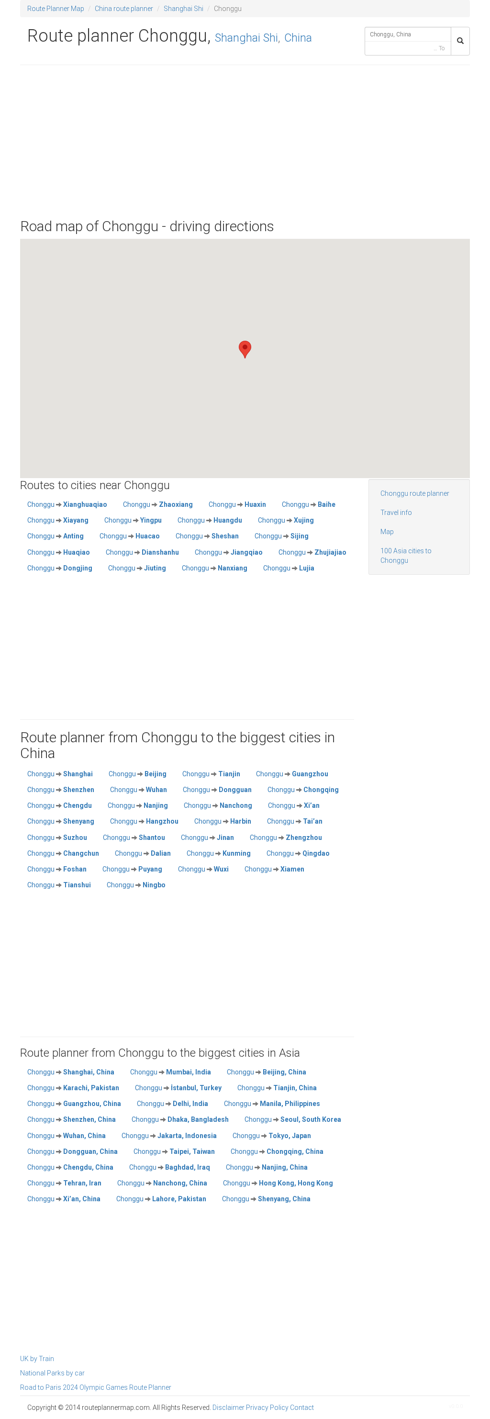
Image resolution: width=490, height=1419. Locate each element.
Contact (302, 1407)
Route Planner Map (55, 8)
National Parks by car (52, 1373)
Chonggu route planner (414, 493)
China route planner (124, 8)
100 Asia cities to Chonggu (406, 555)
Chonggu (67, 504)
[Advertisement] (245, 142)
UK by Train (37, 1359)
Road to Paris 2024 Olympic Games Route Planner (95, 1387)
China (298, 38)
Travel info (396, 512)
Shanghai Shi (183, 8)
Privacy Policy (267, 1407)
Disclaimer (228, 1407)
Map (387, 532)
